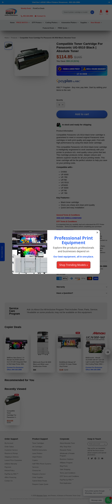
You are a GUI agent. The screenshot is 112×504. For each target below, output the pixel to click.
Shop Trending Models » (73, 265)
